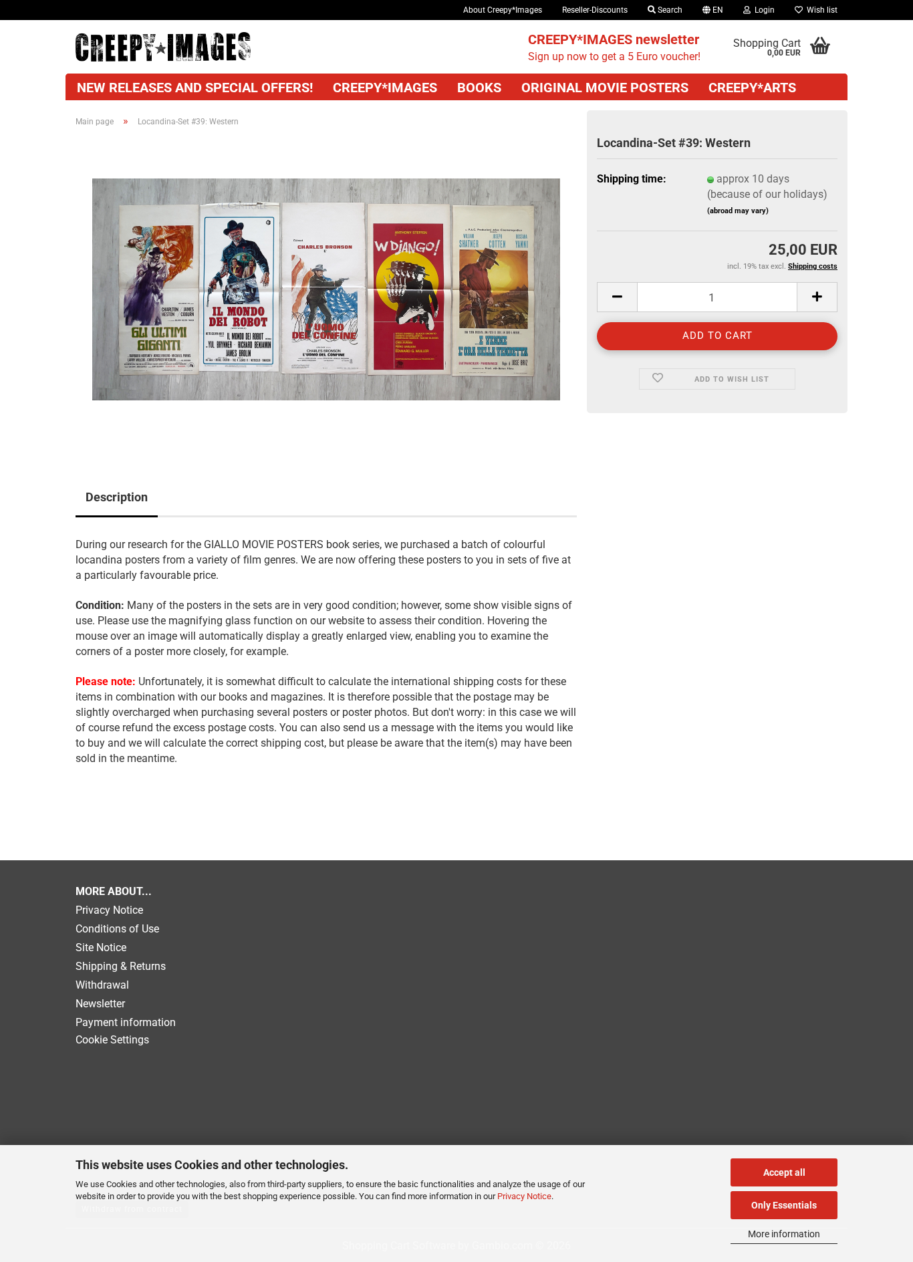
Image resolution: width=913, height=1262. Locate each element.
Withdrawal (102, 985)
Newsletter (100, 1003)
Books (479, 88)
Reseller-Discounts (595, 10)
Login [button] (763, 10)
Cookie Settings (112, 1039)
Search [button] (669, 10)
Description (117, 497)
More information (784, 1234)
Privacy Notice (524, 1196)
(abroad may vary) (738, 211)
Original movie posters (604, 88)
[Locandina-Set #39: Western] (326, 288)
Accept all (784, 1172)
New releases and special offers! (195, 88)
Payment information (126, 1022)
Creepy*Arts (752, 88)
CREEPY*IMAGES (385, 88)
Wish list (820, 10)
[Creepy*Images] (163, 47)
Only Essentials (784, 1205)
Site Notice (101, 947)
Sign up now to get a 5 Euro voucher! (614, 47)
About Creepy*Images (502, 10)
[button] (712, 10)
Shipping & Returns (121, 966)
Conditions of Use (117, 928)
